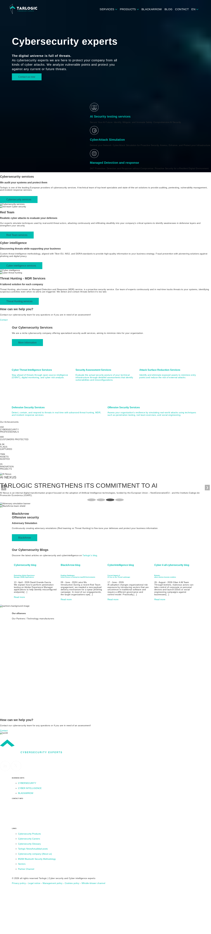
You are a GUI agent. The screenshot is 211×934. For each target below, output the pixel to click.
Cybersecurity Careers (29, 839)
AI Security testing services (110, 116)
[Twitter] (16, 770)
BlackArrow (151, 9)
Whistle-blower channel (93, 883)
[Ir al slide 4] (119, 500)
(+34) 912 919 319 (21, 818)
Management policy (53, 883)
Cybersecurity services (18, 199)
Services (107, 9)
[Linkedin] (5, 770)
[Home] (23, 9)
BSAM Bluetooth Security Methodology (37, 859)
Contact (182, 9)
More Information (27, 342)
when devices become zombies (165, 576)
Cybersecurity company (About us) (35, 854)
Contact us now (26, 76)
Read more (19, 597)
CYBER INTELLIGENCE (30, 788)
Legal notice (34, 883)
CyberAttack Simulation (107, 139)
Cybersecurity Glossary (29, 844)
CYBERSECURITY (27, 783)
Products (128, 9)
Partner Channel (26, 869)
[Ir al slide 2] (101, 500)
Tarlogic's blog (89, 555)
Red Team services (16, 235)
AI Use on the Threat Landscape (119, 576)
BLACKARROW (25, 793)
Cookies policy (72, 883)
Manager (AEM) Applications (24, 576)
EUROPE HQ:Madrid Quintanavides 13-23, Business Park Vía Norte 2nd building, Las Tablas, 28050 (31, 809)
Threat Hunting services (19, 301)
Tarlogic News (33, 849)
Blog (169, 9)
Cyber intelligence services (21, 265)
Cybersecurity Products (29, 834)
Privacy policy (19, 883)
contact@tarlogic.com (23, 823)
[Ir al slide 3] (110, 500)
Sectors (21, 864)
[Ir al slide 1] (91, 500)
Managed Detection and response (114, 162)
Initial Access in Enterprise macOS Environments (78, 576)
